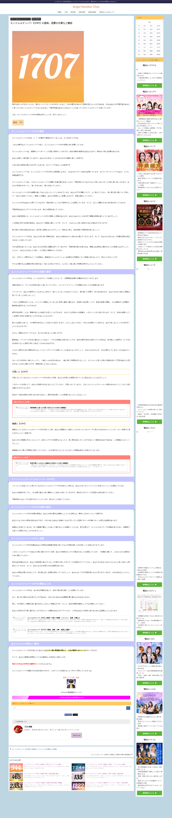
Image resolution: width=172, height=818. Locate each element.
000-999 (73, 12)
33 (139, 33)
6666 (151, 43)
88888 (158, 51)
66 (139, 43)
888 (145, 51)
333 (145, 33)
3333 (151, 33)
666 (145, 43)
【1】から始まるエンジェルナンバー (20, 19)
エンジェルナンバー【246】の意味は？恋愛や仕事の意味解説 (111, 754)
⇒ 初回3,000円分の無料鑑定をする (71, 697)
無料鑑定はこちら (148, 85)
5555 (151, 40)
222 (145, 29)
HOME (59, 12)
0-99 (66, 12)
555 (145, 40)
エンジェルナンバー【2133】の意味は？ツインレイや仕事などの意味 (34, 749)
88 (139, 51)
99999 (158, 54)
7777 (151, 47)
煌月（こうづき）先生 (71, 677)
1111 (151, 25)
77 (139, 47)
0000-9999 (82, 12)
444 (145, 36)
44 (139, 36)
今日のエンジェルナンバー (106, 12)
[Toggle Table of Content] (20, 122)
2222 (151, 29)
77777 (158, 47)
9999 (151, 54)
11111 (158, 25)
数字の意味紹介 (36, 19)
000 (149, 22)
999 (145, 54)
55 (139, 40)
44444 (158, 36)
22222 (158, 29)
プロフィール (76, 735)
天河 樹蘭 (28, 727)
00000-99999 (92, 12)
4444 (151, 36)
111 (145, 25)
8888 (151, 51)
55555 (158, 40)
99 (139, 54)
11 (139, 25)
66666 (158, 43)
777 (145, 47)
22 (139, 29)
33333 (158, 33)
